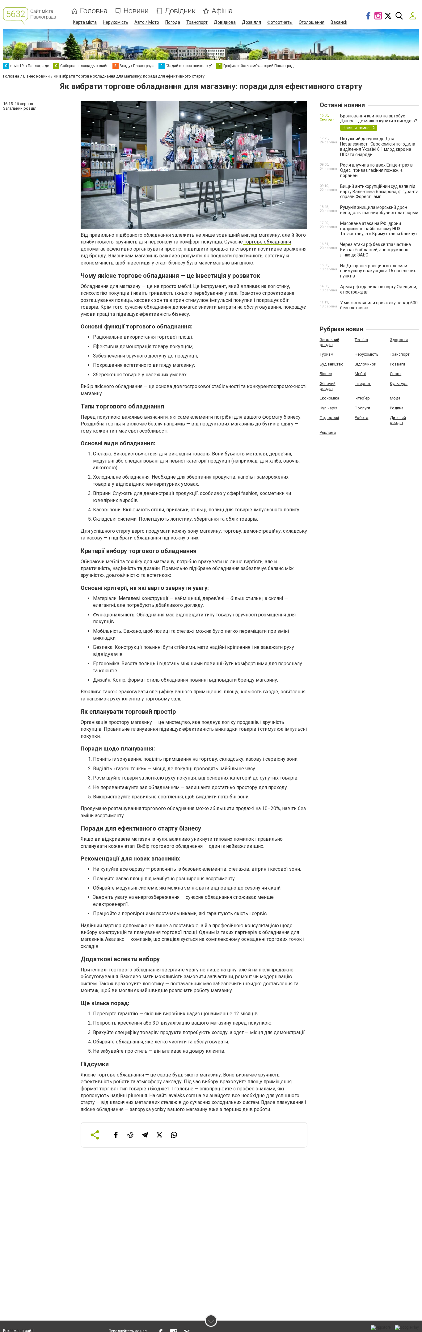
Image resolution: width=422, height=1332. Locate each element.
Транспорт (197, 22)
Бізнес (326, 373)
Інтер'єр (362, 398)
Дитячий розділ (398, 420)
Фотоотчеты (280, 22)
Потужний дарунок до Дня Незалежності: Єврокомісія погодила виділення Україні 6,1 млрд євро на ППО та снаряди (377, 146)
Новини (136, 11)
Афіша (222, 11)
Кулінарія (328, 408)
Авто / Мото (146, 22)
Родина (396, 408)
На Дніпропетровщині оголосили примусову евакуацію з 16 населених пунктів (378, 271)
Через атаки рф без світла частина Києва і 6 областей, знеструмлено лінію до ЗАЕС (375, 249)
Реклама (328, 432)
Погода (172, 22)
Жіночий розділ (327, 386)
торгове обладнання (267, 242)
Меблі (360, 373)
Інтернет (363, 383)
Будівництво (332, 364)
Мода (395, 398)
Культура (398, 383)
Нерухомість (115, 22)
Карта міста (85, 22)
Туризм (326, 354)
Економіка (329, 398)
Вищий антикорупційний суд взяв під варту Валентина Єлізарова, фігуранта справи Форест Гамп (379, 191)
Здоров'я (399, 339)
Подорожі (329, 417)
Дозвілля (251, 22)
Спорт (395, 373)
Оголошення (311, 22)
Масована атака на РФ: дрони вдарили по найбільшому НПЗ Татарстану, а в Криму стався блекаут (378, 228)
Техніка (361, 339)
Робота (361, 417)
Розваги (397, 364)
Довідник (180, 11)
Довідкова (225, 22)
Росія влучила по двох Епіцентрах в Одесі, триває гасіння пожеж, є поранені (376, 170)
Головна (94, 11)
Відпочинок (365, 364)
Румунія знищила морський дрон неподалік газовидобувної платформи (379, 210)
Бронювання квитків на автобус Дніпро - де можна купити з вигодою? (378, 118)
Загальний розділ (329, 342)
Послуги (362, 408)
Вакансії (339, 22)
